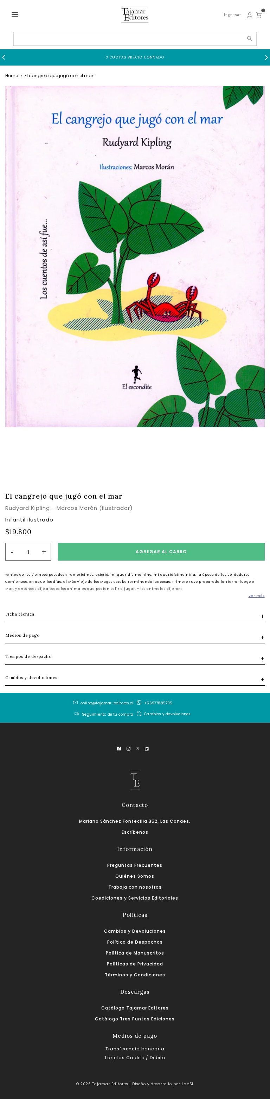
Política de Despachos (135, 942)
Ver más (257, 596)
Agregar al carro (161, 552)
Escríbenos (135, 832)
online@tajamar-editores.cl (107, 703)
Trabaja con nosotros (135, 887)
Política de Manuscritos (135, 953)
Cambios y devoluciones (167, 713)
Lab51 (187, 1084)
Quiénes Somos (134, 876)
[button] (3, 57)
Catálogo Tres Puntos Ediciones (135, 1019)
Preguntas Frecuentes (134, 865)
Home (11, 76)
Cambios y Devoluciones (135, 931)
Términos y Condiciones (135, 975)
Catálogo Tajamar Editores (135, 1008)
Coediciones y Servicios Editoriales (134, 898)
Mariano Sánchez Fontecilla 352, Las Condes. (135, 821)
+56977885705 (158, 703)
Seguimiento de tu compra (107, 714)
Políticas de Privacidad (135, 964)
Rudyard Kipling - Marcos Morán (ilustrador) (69, 508)
